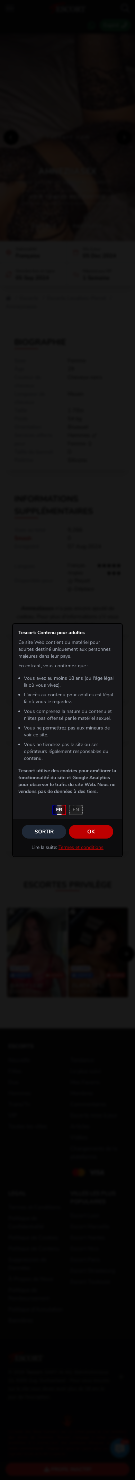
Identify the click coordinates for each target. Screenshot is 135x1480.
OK (91, 831)
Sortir (44, 831)
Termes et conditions (81, 847)
